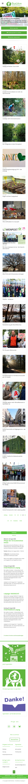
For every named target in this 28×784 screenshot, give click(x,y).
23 (25, 515)
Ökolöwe (4, 749)
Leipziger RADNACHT (11, 594)
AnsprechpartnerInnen (7, 754)
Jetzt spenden (7, 664)
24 (8, 520)
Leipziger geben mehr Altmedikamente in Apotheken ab (14, 403)
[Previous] (3, 16)
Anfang (5, 515)
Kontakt (13, 775)
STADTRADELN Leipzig (12, 568)
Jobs (16, 767)
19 (15, 515)
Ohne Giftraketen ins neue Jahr (11, 222)
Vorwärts (15, 520)
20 (17, 515)
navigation (2, 3)
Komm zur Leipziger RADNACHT (14, 25)
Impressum (7, 775)
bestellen (14, 739)
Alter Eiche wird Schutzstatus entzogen (13, 274)
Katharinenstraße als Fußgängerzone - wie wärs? (14, 430)
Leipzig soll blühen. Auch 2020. (11, 66)
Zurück (11, 515)
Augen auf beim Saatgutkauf (10, 196)
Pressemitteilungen (21, 777)
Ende (21, 520)
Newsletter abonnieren (14, 37)
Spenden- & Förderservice (12, 714)
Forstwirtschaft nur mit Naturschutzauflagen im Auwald (14, 376)
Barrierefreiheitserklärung (8, 777)
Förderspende (18, 751)
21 (20, 515)
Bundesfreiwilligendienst (20, 764)
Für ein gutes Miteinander (10, 350)
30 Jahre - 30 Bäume (8, 299)
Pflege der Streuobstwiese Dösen (13, 542)
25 (10, 520)
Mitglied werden (6, 766)
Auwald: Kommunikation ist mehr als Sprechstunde (12, 92)
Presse (14, 535)
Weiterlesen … (15, 59)
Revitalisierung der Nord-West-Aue (12, 325)
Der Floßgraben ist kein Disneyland (12, 144)
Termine (14, 532)
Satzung (4, 751)
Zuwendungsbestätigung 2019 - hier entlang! (12, 170)
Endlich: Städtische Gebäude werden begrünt (12, 456)
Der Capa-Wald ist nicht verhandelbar (13, 25)
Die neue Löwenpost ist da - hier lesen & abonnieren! (13, 247)
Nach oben (14, 771)
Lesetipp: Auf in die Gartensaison (11, 118)
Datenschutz (20, 775)
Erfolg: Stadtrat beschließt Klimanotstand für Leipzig (14, 483)
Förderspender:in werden (14, 32)
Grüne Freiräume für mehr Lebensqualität (14, 510)
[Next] (25, 16)
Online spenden (14, 28)
